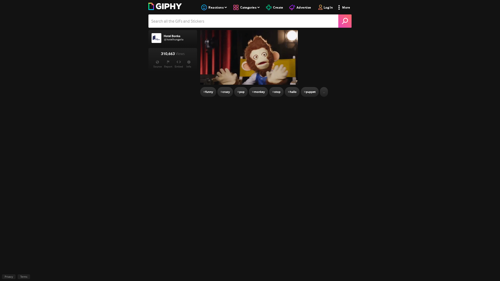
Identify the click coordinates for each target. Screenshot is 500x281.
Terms (23, 276)
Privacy (9, 276)
